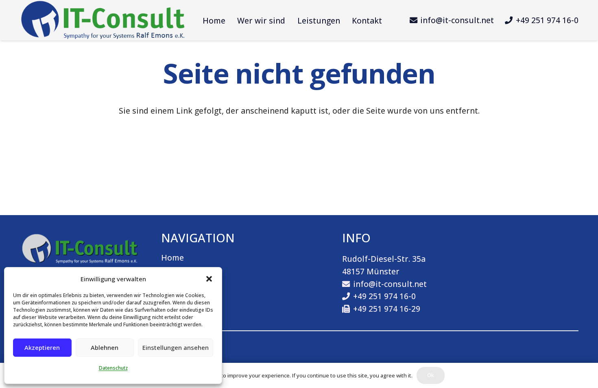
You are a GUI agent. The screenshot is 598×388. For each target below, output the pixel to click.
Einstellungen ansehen (175, 347)
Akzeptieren (42, 347)
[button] (209, 279)
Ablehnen (104, 347)
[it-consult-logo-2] (103, 20)
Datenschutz (113, 367)
